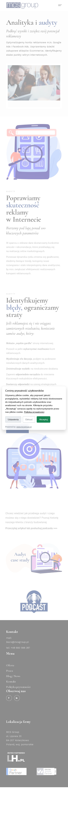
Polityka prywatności (34, 412)
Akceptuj (43, 419)
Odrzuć (29, 419)
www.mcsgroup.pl (24, 427)
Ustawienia (13, 419)
